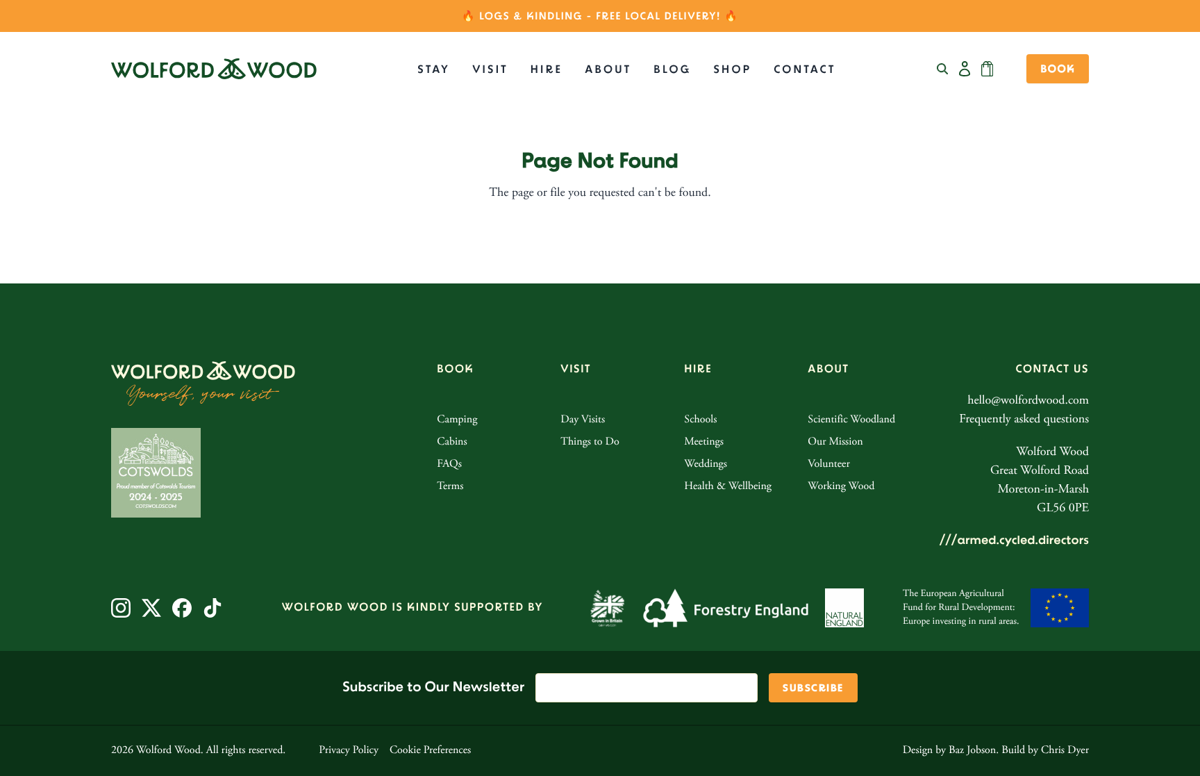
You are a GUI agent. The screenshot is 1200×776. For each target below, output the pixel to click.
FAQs (449, 464)
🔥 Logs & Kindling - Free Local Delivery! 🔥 (600, 16)
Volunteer (828, 464)
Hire (546, 70)
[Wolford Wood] (214, 68)
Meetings (704, 442)
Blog (672, 70)
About (608, 70)
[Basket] (987, 68)
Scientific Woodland (851, 420)
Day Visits (582, 420)
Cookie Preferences (430, 751)
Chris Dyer (1065, 751)
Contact (804, 70)
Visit (490, 70)
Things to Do (589, 442)
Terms (450, 487)
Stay (433, 70)
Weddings (705, 464)
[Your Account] (964, 68)
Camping (457, 420)
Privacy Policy (348, 751)
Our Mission (835, 442)
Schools (700, 420)
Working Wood (841, 487)
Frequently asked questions (1024, 419)
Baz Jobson (972, 751)
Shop (732, 70)
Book (1057, 69)
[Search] (942, 68)
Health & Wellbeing (728, 487)
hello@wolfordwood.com (1028, 401)
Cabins (452, 442)
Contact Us (1053, 369)
